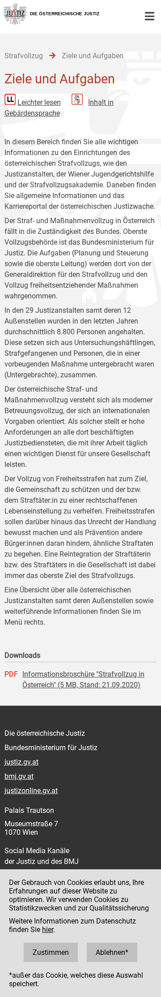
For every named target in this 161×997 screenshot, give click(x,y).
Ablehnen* (112, 952)
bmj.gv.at (19, 776)
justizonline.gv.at (31, 790)
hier (47, 929)
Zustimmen (51, 952)
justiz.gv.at (21, 762)
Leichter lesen (39, 102)
